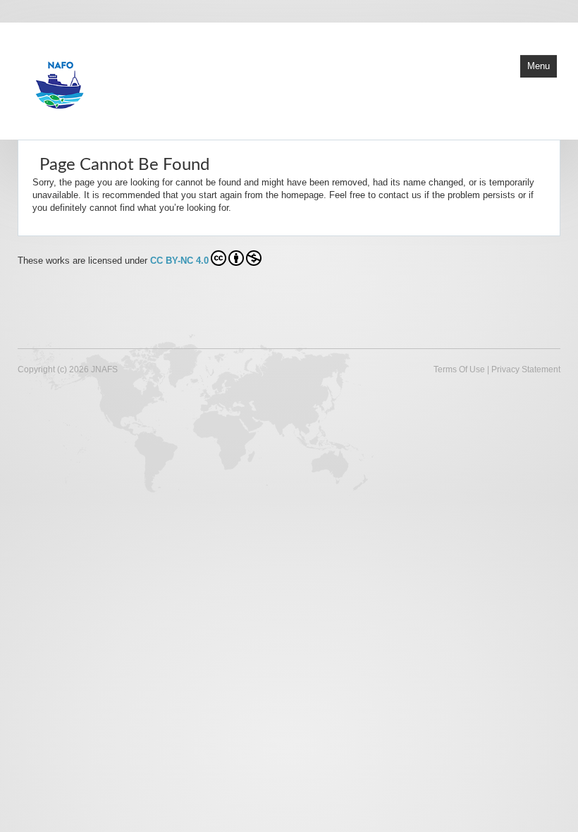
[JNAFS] (186, 79)
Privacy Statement (525, 369)
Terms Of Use (459, 369)
